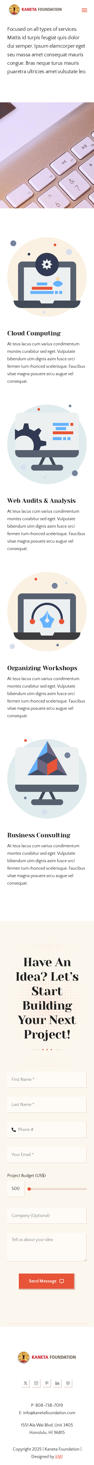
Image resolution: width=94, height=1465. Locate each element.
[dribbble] (68, 1383)
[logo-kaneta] (47, 1353)
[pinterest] (47, 1383)
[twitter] (26, 1383)
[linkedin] (58, 1383)
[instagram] (36, 1383)
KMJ (59, 1456)
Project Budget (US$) (26, 1175)
